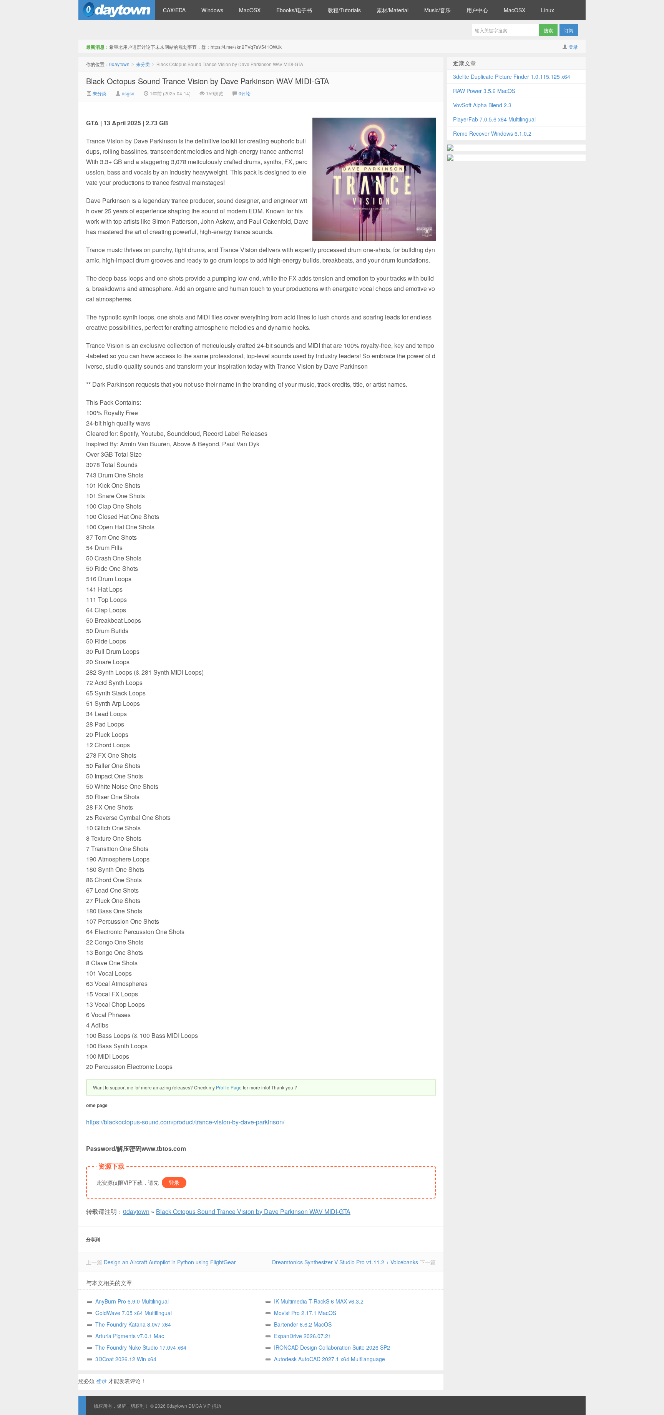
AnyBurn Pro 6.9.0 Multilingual (132, 1301)
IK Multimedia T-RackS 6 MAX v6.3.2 (319, 1301)
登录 (573, 46)
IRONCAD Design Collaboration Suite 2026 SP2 (332, 1347)
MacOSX (250, 10)
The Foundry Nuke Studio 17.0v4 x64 (140, 1347)
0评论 (245, 93)
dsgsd (128, 93)
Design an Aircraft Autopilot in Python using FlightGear (170, 1262)
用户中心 (477, 10)
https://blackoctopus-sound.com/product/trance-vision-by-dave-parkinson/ (185, 1121)
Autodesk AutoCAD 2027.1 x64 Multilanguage (329, 1359)
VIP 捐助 (212, 1405)
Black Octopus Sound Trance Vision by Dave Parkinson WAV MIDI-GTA (207, 80)
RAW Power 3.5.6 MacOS (484, 91)
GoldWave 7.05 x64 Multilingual (133, 1313)
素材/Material (392, 10)
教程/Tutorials (344, 10)
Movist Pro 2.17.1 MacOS (305, 1313)
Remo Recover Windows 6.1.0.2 (492, 133)
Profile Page (229, 1087)
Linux (547, 10)
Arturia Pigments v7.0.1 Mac (129, 1336)
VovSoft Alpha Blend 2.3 (482, 105)
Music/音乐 (437, 10)
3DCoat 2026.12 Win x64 (125, 1359)
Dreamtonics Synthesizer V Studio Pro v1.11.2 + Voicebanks (345, 1262)
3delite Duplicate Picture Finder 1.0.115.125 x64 (511, 76)
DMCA (195, 1405)
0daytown (116, 10)
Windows (212, 10)
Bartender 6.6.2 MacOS (303, 1324)
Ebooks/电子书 (294, 10)
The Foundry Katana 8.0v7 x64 (133, 1324)
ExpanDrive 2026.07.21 (302, 1336)
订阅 (568, 30)
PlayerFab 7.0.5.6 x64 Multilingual (494, 119)
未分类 (143, 64)
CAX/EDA (174, 10)
